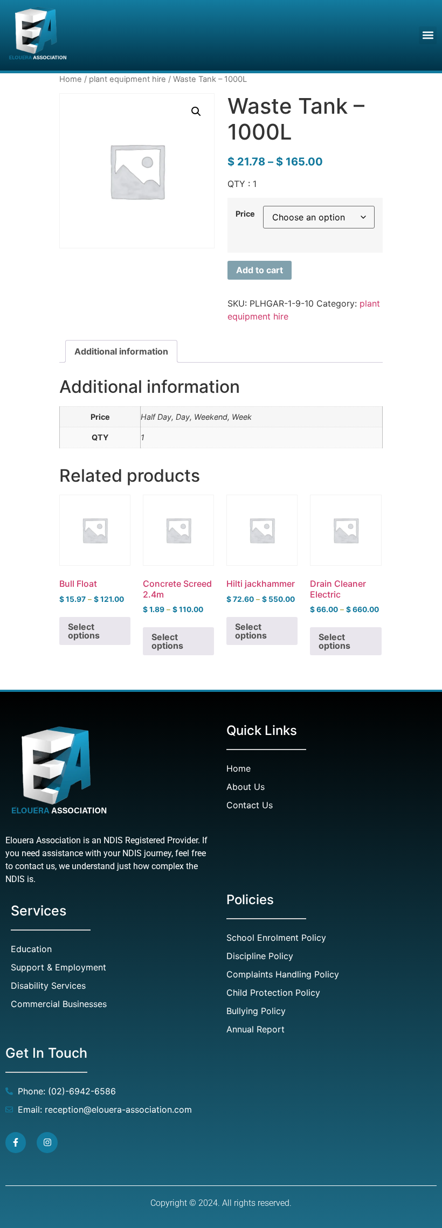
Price (245, 214)
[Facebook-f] (15, 1142)
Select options (84, 631)
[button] (428, 35)
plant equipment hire (127, 79)
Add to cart (259, 270)
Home (70, 79)
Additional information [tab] (121, 351)
